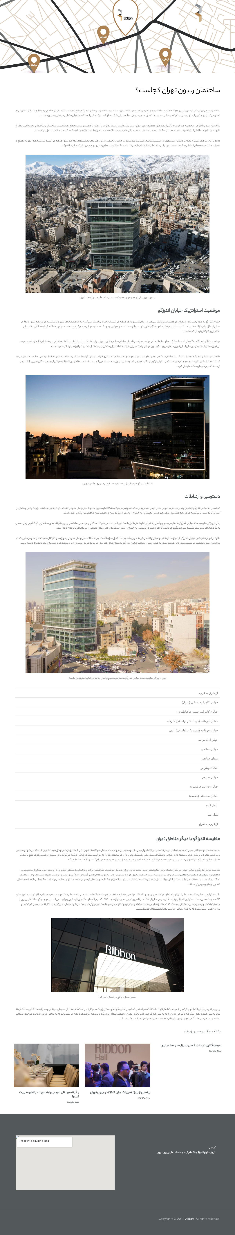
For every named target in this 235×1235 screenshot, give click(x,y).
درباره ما (106, 13)
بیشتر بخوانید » (215, 1051)
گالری (169, 13)
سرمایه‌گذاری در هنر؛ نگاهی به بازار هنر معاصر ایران (191, 1045)
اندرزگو (209, 322)
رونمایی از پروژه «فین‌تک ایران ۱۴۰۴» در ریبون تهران (120, 1092)
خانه (181, 13)
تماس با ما (88, 13)
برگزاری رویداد (151, 13)
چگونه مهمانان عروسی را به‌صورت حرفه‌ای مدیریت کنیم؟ (49, 1094)
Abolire (189, 1219)
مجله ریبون (127, 13)
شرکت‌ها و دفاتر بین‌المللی (194, 875)
